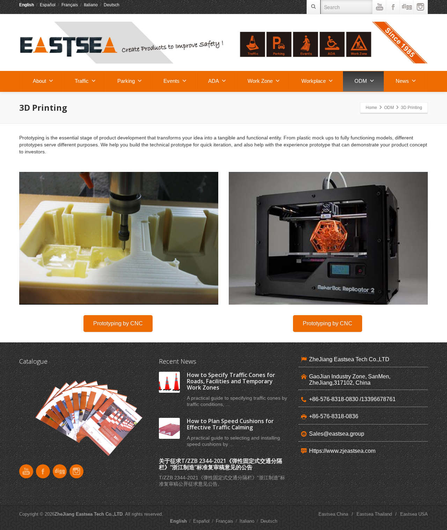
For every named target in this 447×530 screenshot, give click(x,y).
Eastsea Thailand (374, 514)
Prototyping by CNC (118, 323)
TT (406, 7)
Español (48, 4)
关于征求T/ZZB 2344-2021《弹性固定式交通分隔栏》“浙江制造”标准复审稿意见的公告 (220, 464)
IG (420, 7)
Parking (126, 81)
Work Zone (260, 81)
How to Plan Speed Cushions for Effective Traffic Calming (230, 424)
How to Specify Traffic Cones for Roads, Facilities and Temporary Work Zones (231, 381)
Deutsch (111, 4)
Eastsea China (333, 514)
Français (69, 4)
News (402, 81)
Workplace (313, 81)
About (39, 81)
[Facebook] (393, 7)
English (26, 4)
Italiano (91, 4)
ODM (360, 81)
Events (171, 81)
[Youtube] (380, 7)
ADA (213, 81)
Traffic (82, 81)
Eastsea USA (414, 514)
